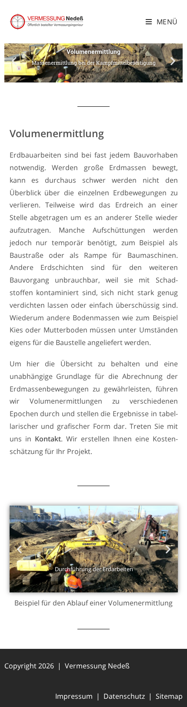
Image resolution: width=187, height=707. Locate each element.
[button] (14, 61)
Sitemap (169, 696)
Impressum (74, 696)
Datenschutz (124, 696)
